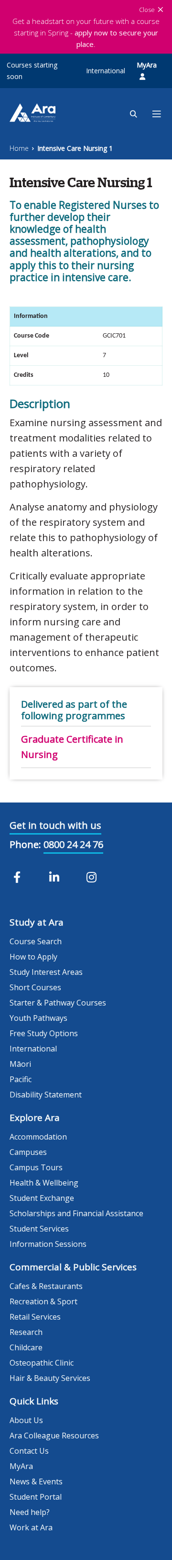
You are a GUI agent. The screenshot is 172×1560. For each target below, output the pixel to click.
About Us (26, 1420)
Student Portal (36, 1497)
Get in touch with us (55, 825)
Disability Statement (46, 1094)
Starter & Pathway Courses (58, 1002)
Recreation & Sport (43, 1301)
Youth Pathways (38, 1018)
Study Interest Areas (46, 972)
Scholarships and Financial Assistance (76, 1213)
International (105, 70)
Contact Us (29, 1451)
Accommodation (38, 1136)
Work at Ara (31, 1527)
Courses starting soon (32, 70)
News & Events (36, 1481)
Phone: (25, 844)
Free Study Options (44, 1033)
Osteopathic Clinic (42, 1362)
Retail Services (35, 1316)
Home (19, 148)
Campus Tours (36, 1167)
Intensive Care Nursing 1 (75, 148)
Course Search (36, 941)
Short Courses (35, 987)
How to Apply (33, 956)
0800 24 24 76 (73, 844)
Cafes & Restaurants (46, 1286)
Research (26, 1332)
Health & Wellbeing (44, 1182)
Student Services (39, 1228)
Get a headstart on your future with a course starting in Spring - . (86, 32)
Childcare (26, 1347)
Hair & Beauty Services (50, 1378)
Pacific (21, 1079)
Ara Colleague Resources (54, 1435)
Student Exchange (42, 1198)
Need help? (30, 1512)
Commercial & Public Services (73, 1267)
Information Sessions (48, 1244)
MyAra (147, 64)
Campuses (28, 1152)
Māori (20, 1064)
